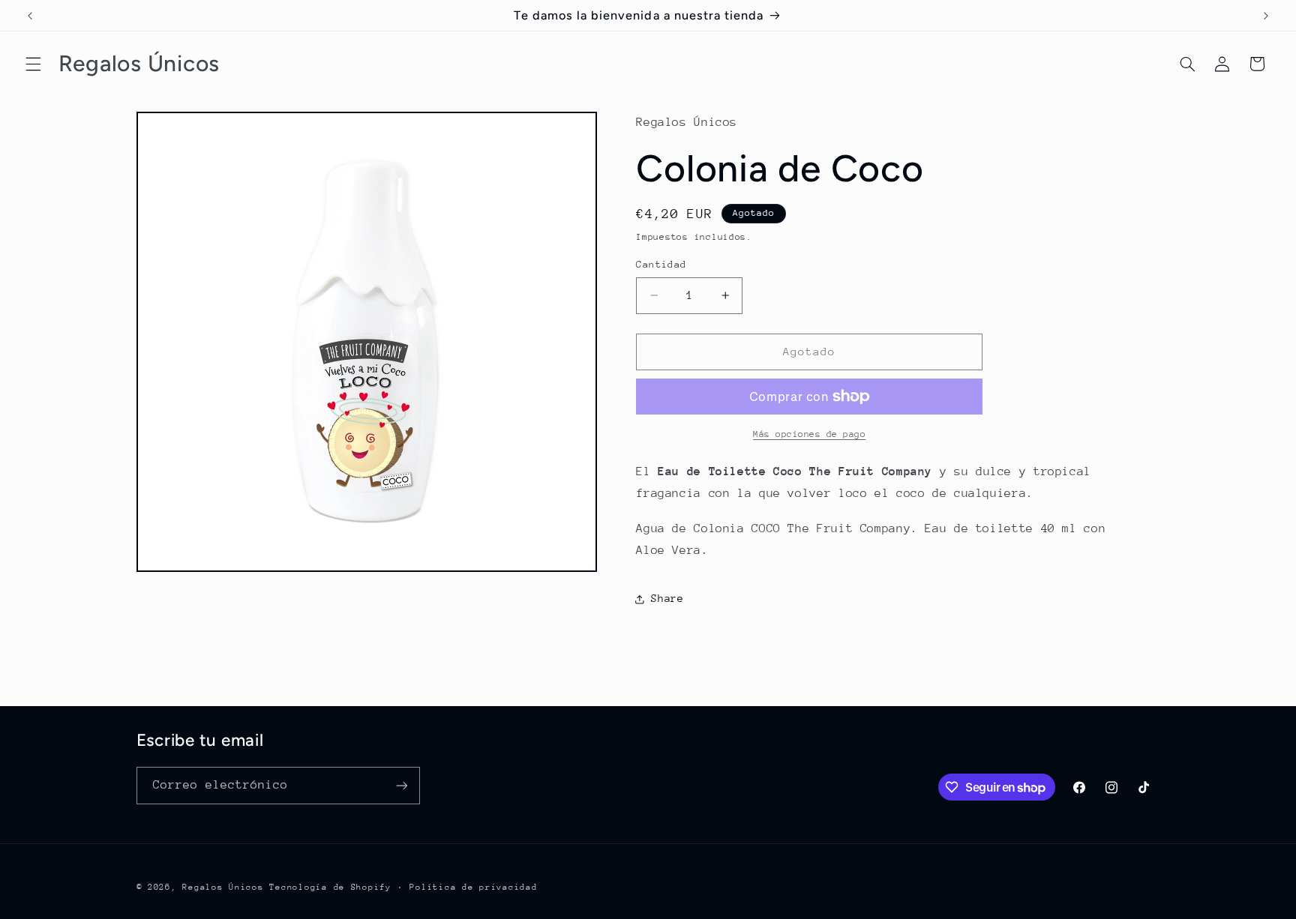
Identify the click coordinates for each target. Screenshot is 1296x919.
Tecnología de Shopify (330, 887)
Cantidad (661, 264)
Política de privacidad (473, 887)
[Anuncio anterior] (30, 16)
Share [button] (667, 598)
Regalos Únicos (222, 887)
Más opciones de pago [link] (809, 434)
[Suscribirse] (401, 785)
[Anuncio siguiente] (1266, 16)
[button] (33, 63)
